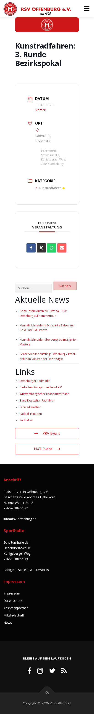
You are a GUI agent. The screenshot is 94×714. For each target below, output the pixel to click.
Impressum (11, 593)
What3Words (39, 569)
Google (8, 569)
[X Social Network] (41, 247)
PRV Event (51, 433)
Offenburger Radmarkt (35, 381)
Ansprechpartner (15, 608)
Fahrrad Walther (30, 407)
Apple (22, 569)
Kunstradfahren (50, 188)
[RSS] (64, 670)
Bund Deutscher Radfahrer (37, 400)
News (7, 622)
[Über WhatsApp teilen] (51, 247)
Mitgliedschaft (13, 615)
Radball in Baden (31, 414)
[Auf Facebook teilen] (31, 247)
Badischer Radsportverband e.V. (41, 387)
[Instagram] (40, 670)
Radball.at (26, 420)
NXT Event (43, 448)
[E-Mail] (61, 247)
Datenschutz (12, 600)
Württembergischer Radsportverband (44, 394)
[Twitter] (52, 670)
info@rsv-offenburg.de (19, 519)
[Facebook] (29, 670)
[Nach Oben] (47, 692)
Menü (86, 9)
